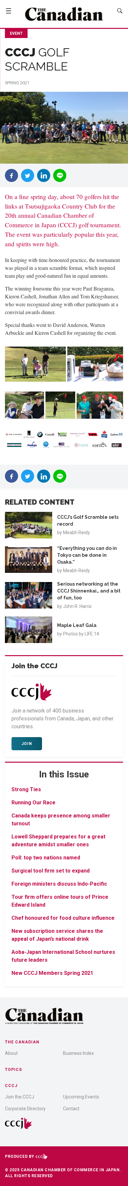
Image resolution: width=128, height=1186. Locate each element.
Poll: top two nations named (46, 857)
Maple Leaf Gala (76, 625)
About (11, 1053)
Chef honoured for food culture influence (63, 918)
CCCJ (11, 1085)
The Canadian (22, 1042)
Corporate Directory (25, 1108)
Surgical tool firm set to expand (50, 871)
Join (26, 743)
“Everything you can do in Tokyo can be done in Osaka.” (87, 555)
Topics (13, 1069)
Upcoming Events (81, 1096)
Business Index (78, 1053)
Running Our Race (33, 802)
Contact (71, 1108)
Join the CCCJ (19, 1096)
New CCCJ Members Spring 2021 (52, 973)
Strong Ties (26, 789)
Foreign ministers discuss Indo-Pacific (59, 884)
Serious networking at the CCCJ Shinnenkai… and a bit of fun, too (88, 590)
